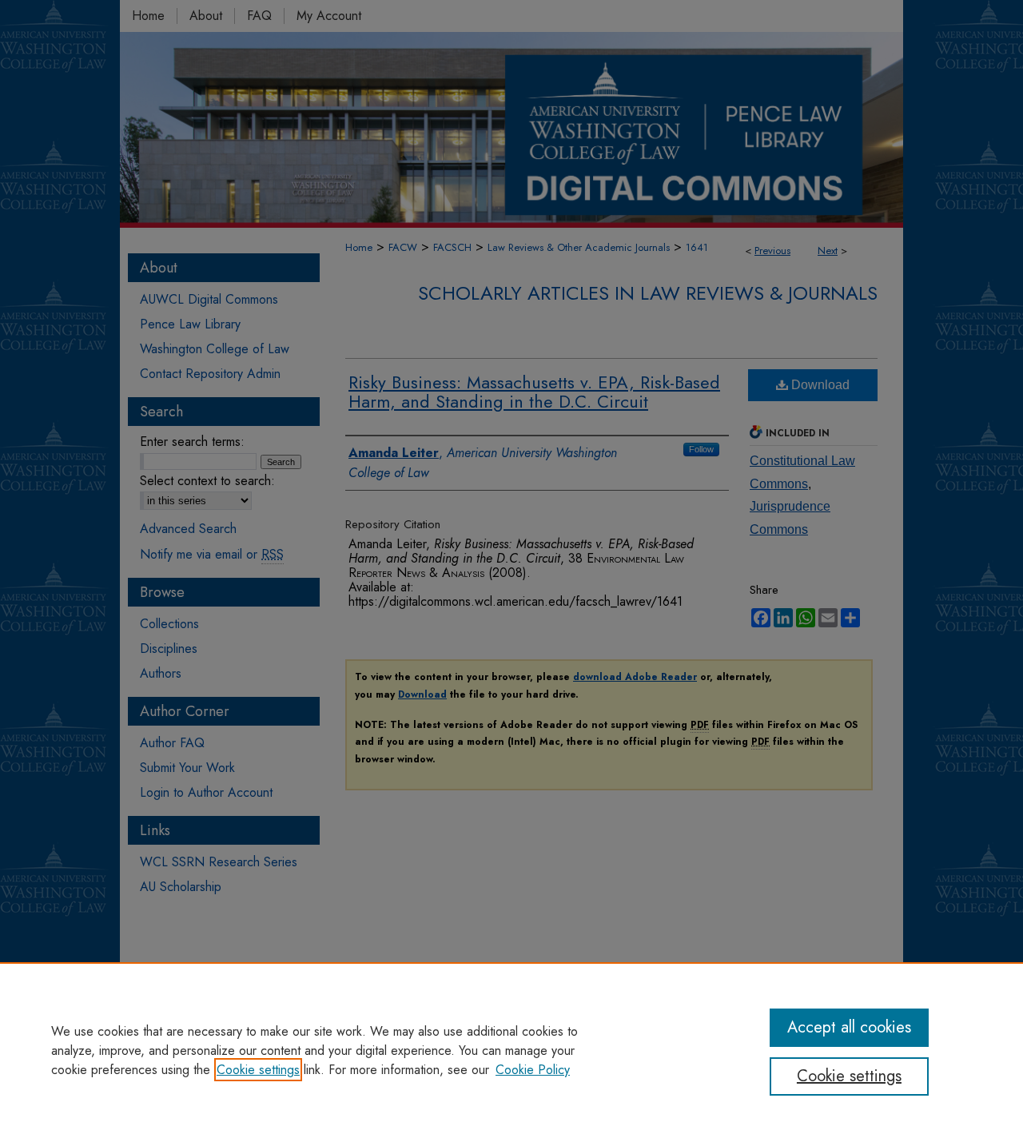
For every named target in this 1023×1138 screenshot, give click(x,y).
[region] (511, 1050)
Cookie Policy (533, 1069)
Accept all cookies (849, 1027)
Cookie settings (258, 1069)
